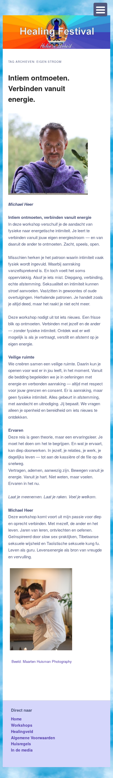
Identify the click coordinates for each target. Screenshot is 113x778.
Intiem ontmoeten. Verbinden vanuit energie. (38, 88)
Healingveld (22, 731)
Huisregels (21, 743)
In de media (22, 750)
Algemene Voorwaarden (33, 737)
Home (16, 719)
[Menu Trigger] (100, 9)
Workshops (21, 725)
